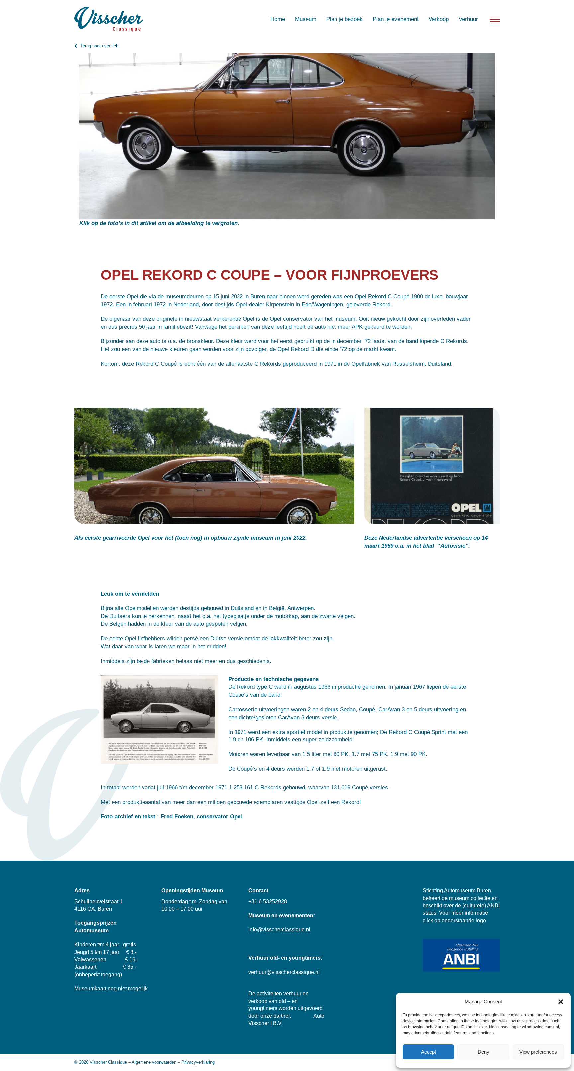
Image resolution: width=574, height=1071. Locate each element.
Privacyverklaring (198, 1062)
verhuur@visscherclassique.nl (284, 972)
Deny (483, 1052)
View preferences (538, 1052)
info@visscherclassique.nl (279, 929)
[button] (560, 1001)
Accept (428, 1052)
